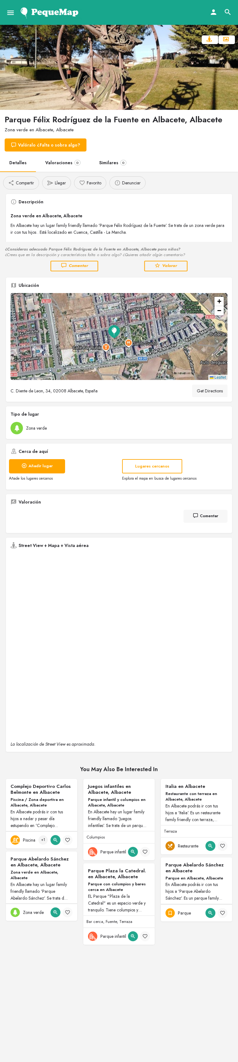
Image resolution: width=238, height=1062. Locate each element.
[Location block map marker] (114, 331)
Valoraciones (62, 163)
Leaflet (220, 377)
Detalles (18, 163)
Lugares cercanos (152, 466)
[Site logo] (50, 12)
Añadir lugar (41, 466)
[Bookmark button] (68, 840)
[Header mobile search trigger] (228, 12)
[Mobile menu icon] (10, 13)
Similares (112, 163)
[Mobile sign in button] (213, 12)
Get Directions (210, 391)
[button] (119, 336)
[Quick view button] (55, 840)
